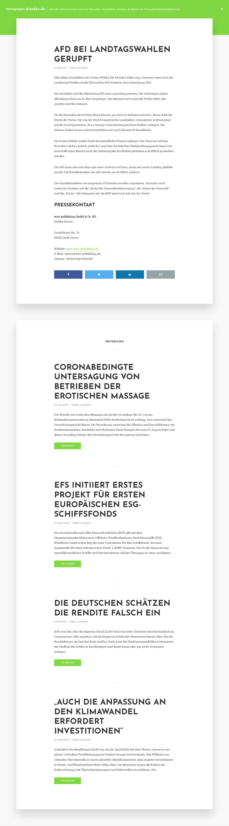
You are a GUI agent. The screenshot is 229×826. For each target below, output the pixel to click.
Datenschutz (209, 9)
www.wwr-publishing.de (82, 248)
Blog (152, 9)
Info (162, 9)
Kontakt (175, 9)
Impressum (191, 9)
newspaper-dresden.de (25, 9)
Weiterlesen (67, 446)
